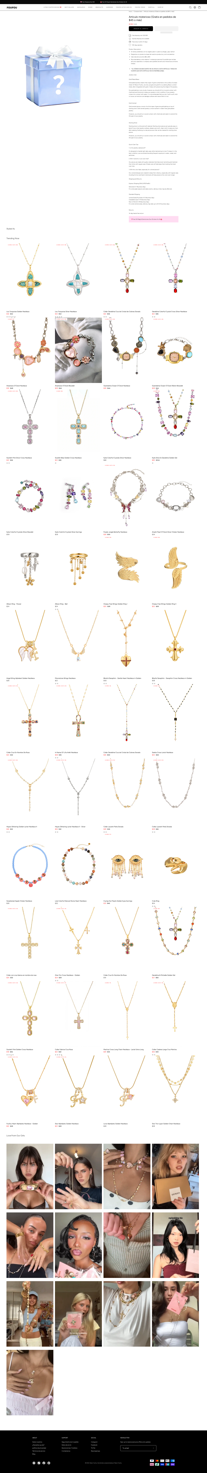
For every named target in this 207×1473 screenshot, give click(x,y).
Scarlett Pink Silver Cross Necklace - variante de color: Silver (7, 463)
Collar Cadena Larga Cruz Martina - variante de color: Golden (152, 1054)
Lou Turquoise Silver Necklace (66, 312)
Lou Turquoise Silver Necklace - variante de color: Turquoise (57, 316)
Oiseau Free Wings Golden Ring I (115, 604)
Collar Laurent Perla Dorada (113, 827)
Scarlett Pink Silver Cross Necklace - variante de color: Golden (9, 463)
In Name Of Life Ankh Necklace (66, 752)
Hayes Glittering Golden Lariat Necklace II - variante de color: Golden (7, 832)
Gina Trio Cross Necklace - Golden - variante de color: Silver (57, 980)
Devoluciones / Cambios (69, 1448)
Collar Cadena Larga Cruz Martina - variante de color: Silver (154, 1054)
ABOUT (34, 1438)
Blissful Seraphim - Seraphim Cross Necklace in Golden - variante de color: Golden (152, 683)
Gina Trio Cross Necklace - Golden (67, 975)
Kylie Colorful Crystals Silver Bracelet (19, 532)
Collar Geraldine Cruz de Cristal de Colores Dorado (122, 312)
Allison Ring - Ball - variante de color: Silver (57, 609)
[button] (166, 28)
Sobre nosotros (37, 1442)
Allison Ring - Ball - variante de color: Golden (55, 609)
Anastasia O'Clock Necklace (16, 386)
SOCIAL (93, 1438)
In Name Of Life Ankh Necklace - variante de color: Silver (57, 757)
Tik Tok (93, 1448)
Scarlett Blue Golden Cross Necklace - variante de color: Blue (55, 463)
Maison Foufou (93, 1463)
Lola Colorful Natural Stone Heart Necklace (70, 901)
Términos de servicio (38, 1451)
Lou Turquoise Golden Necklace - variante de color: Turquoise (7, 316)
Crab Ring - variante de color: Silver (154, 906)
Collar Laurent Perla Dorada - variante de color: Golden (104, 832)
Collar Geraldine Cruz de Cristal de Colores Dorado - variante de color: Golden (104, 316)
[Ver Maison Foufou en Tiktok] (39, 1463)
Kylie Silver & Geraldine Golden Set (164, 458)
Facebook (94, 1445)
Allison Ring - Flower (13, 604)
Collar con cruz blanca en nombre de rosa (21, 975)
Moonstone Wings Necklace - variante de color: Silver (57, 683)
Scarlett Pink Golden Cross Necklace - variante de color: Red (11, 1054)
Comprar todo (138, 11)
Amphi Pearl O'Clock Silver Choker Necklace (168, 532)
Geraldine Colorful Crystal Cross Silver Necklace (169, 312)
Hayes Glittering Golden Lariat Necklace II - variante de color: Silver (9, 832)
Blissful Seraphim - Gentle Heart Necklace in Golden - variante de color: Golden (104, 683)
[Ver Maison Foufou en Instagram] (34, 1463)
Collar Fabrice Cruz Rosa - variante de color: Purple (59, 1054)
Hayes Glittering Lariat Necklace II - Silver (70, 827)
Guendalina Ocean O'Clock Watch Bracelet (167, 386)
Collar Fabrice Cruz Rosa (64, 1049)
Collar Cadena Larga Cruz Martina (164, 1049)
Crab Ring (155, 901)
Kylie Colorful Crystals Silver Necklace (117, 458)
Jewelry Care (132, 75)
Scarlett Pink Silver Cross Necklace (19, 458)
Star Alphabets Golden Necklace (66, 1124)
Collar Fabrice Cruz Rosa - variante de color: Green (57, 1054)
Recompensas (95, 1451)
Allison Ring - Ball (61, 604)
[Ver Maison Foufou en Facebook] (43, 1463)
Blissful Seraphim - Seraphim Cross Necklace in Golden (172, 678)
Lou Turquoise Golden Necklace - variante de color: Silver (13, 316)
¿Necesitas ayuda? (38, 1445)
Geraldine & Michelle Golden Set (163, 975)
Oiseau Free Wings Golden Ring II (164, 604)
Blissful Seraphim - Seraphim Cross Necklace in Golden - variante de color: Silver (154, 683)
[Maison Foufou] (11, 7)
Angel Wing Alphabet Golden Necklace (20, 678)
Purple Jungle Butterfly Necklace (115, 532)
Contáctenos (66, 1451)
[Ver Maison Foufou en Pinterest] (48, 1463)
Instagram (94, 1442)
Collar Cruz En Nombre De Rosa (18, 752)
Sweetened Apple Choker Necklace (19, 901)
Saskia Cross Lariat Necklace (162, 752)
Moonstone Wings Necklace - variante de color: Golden (55, 683)
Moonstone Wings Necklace (65, 678)
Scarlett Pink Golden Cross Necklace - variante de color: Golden (7, 1054)
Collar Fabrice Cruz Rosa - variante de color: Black (61, 1054)
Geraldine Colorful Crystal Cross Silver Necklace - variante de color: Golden (154, 316)
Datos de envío (66, 1445)
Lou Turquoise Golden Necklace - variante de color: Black (11, 316)
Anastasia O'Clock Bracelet (65, 386)
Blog (33, 1454)
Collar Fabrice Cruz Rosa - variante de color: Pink (55, 1054)
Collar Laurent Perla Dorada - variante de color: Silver (106, 832)
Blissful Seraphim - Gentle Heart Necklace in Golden (122, 678)
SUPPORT (65, 1438)
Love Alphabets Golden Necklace (116, 1124)
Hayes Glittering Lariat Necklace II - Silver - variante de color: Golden (57, 832)
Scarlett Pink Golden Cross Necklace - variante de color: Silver (9, 1054)
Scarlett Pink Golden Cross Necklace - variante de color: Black (13, 1054)
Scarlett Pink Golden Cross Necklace (19, 1049)
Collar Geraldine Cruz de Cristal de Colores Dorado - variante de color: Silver (106, 316)
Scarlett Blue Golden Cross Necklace (68, 458)
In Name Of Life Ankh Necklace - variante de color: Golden (55, 757)
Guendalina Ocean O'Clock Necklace (117, 386)
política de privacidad (39, 1448)
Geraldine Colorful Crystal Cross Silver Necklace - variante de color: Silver (152, 316)
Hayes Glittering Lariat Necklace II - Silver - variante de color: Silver (55, 832)
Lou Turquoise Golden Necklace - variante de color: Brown (9, 316)
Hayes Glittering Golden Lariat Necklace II (21, 827)
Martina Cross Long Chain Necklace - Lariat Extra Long (124, 1049)
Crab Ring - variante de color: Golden (152, 906)
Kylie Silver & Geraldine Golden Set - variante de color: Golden (152, 463)
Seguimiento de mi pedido (70, 1442)
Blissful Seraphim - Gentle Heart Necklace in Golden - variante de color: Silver (106, 683)
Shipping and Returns (135, 179)
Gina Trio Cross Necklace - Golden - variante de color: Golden (55, 980)
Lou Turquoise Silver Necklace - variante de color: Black (61, 316)
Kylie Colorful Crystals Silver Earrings (68, 532)
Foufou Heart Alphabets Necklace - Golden (22, 1124)
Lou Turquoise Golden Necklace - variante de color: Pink (15, 316)
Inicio (130, 11)
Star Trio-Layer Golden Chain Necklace (166, 1124)
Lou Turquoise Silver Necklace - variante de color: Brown (59, 316)
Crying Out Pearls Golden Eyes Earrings (118, 901)
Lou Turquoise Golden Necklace (17, 312)
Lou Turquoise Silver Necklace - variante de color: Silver (55, 316)
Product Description (135, 49)
